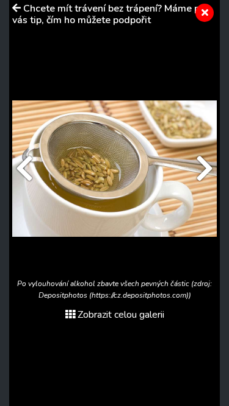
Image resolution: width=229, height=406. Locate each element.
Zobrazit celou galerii (121, 314)
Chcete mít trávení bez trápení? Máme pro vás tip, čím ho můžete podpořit (110, 14)
